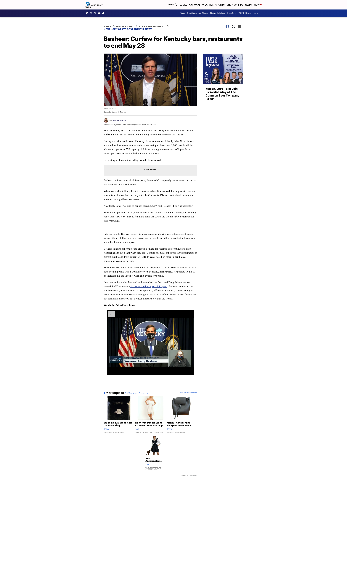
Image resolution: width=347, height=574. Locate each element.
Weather (207, 4)
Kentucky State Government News (128, 29)
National (194, 4)
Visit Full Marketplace (188, 393)
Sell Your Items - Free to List (136, 393)
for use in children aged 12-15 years (148, 286)
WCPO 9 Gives (245, 13)
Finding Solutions (217, 13)
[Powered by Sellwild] (193, 475)
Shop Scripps (235, 4)
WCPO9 (88, 13)
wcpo (95, 13)
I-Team (182, 13)
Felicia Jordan (119, 120)
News (107, 26)
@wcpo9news (104, 13)
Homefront (231, 13)
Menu (171, 5)
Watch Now (252, 4)
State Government (152, 26)
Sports (220, 4)
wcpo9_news (91, 13)
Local (183, 4)
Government (125, 26)
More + (257, 13)
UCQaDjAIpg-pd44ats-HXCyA (100, 13)
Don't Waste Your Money (197, 13)
